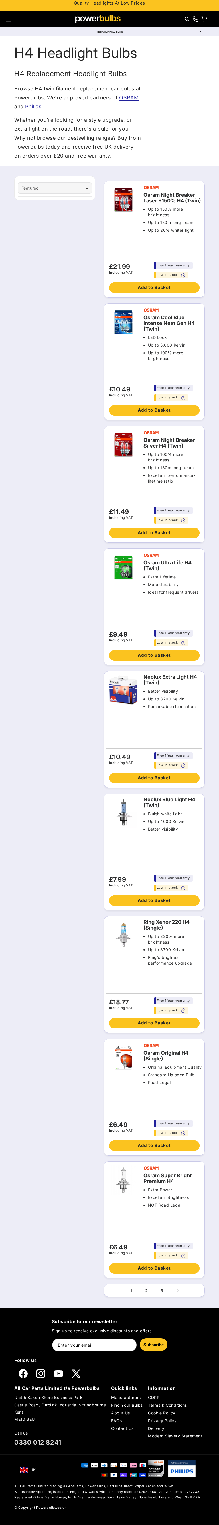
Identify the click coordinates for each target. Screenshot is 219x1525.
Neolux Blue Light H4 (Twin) (169, 802)
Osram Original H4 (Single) (165, 1056)
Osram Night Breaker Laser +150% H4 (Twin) (172, 198)
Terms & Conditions (167, 1405)
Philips (33, 106)
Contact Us (122, 1428)
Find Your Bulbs (127, 1405)
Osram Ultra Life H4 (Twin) (167, 565)
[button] (8, 19)
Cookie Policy (161, 1412)
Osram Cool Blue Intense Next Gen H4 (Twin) (169, 323)
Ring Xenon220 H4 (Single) (166, 925)
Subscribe (153, 1344)
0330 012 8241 (37, 1442)
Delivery (156, 1428)
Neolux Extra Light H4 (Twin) (170, 680)
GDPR (153, 1397)
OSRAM (129, 98)
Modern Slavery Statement (175, 1435)
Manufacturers (126, 1397)
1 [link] (131, 1290)
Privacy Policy (162, 1420)
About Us (120, 1412)
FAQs (116, 1420)
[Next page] (177, 1290)
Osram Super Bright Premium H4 (167, 1178)
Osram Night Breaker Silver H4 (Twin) (169, 443)
